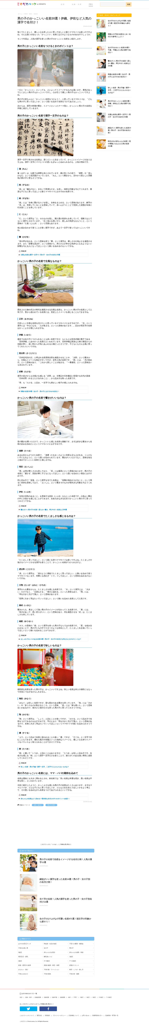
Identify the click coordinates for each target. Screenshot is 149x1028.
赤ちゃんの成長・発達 (76, 952)
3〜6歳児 (47, 961)
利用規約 (47, 1015)
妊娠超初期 (38, 997)
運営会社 (39, 1015)
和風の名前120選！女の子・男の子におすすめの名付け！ (40, 391)
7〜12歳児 (72, 961)
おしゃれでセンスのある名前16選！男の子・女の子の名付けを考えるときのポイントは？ (51, 639)
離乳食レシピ (48, 956)
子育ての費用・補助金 (76, 944)
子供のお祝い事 (23, 948)
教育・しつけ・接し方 (76, 969)
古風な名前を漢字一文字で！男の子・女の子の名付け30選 (40, 255)
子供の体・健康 (74, 974)
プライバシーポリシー (59, 1015)
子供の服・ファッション (51, 969)
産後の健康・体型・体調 (51, 965)
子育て (91, 4)
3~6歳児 (101, 997)
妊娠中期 (54, 997)
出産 (69, 997)
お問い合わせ (85, 1015)
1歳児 (71, 956)
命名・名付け (38, 805)
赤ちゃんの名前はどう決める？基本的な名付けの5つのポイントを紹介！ (45, 799)
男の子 (71, 948)
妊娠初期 (46, 997)
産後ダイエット (74, 965)
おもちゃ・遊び (23, 969)
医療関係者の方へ (97, 1015)
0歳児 (20, 952)
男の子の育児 (51, 805)
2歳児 (20, 961)
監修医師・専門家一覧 (111, 1015)
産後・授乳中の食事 (24, 965)
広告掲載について (74, 1015)
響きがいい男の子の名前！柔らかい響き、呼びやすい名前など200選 (44, 510)
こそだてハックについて (27, 1015)
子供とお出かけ (23, 974)
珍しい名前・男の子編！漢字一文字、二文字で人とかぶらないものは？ (45, 767)
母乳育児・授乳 (23, 956)
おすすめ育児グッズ (24, 944)
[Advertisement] (34, 823)
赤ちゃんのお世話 (49, 952)
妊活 (63, 4)
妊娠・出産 (77, 4)
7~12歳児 (109, 997)
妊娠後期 (62, 997)
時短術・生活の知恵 (50, 944)
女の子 (46, 948)
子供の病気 (47, 974)
